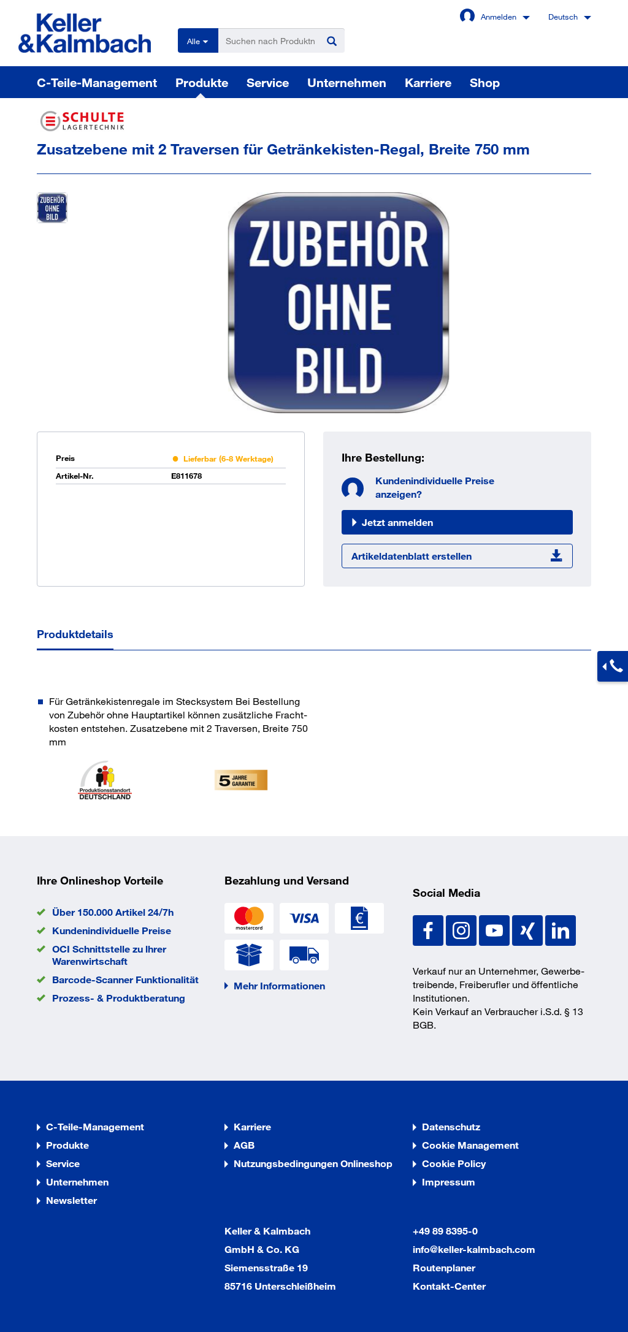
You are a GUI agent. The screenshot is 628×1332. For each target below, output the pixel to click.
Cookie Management (470, 1145)
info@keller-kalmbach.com (474, 1249)
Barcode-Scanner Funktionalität (125, 979)
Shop (485, 82)
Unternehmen (346, 82)
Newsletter (71, 1200)
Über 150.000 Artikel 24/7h (113, 912)
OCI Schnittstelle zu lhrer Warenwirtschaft (109, 955)
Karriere (428, 82)
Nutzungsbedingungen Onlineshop (313, 1163)
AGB (244, 1145)
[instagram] (462, 929)
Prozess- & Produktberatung (118, 997)
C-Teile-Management (97, 82)
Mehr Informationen (279, 985)
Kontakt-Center (449, 1286)
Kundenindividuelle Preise (111, 930)
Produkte (201, 82)
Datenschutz (451, 1126)
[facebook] (429, 929)
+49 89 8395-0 (445, 1230)
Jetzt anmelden (397, 522)
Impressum (448, 1181)
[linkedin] (560, 929)
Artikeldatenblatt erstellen (411, 555)
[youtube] (495, 929)
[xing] (528, 929)
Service (268, 82)
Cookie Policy (454, 1163)
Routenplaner (444, 1267)
